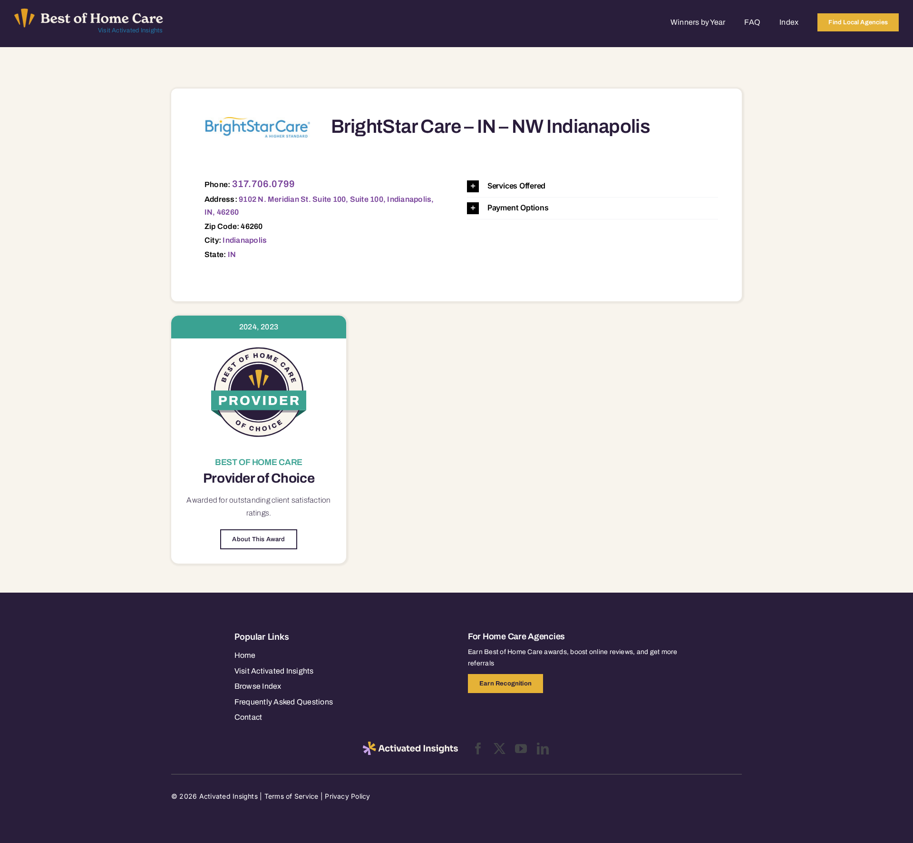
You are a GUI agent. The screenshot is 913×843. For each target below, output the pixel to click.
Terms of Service (291, 796)
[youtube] (521, 748)
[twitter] (499, 748)
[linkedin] (543, 748)
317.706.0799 (263, 184)
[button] (592, 186)
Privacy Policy (347, 796)
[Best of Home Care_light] (88, 12)
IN (232, 254)
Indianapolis (245, 240)
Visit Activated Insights (130, 30)
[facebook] (478, 748)
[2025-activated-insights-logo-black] (410, 745)
